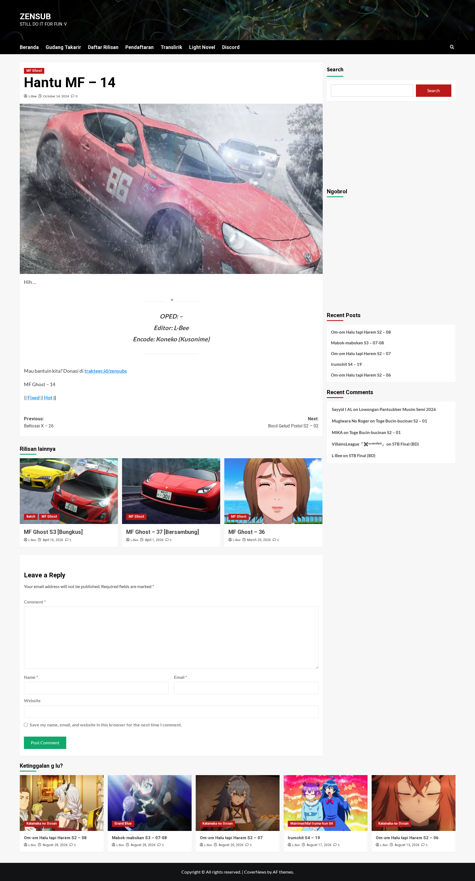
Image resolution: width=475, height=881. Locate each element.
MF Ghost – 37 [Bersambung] (162, 532)
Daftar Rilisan (103, 47)
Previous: (39, 422)
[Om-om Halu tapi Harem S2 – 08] (62, 803)
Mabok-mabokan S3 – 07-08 (357, 342)
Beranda (29, 47)
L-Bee (33, 96)
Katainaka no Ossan (41, 823)
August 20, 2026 (231, 845)
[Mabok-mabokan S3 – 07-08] (150, 803)
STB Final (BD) (405, 443)
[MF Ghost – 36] (273, 491)
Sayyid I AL (342, 409)
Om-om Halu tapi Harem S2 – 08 (361, 331)
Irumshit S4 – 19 (346, 363)
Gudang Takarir (63, 47)
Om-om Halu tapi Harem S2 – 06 (361, 374)
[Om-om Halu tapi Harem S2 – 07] (238, 803)
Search (335, 69)
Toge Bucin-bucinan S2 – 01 (401, 420)
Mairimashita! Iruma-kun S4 (311, 823)
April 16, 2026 (53, 540)
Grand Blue (123, 823)
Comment (35, 601)
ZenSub (35, 16)
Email (180, 677)
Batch (30, 516)
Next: (293, 422)
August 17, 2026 (319, 845)
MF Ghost (34, 71)
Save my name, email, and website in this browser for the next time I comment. (106, 724)
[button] (452, 47)
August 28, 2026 (55, 845)
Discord (231, 47)
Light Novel (202, 47)
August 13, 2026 (406, 845)
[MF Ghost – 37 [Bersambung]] (171, 491)
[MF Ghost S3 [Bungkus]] (69, 491)
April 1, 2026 (154, 540)
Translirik (171, 47)
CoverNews (255, 871)
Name (31, 677)
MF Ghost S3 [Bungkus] (53, 532)
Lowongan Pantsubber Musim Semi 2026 (397, 409)
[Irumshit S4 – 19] (326, 803)
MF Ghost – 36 (246, 532)
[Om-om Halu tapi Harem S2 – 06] (413, 803)
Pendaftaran (139, 47)
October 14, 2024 (56, 96)
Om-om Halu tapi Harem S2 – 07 (361, 353)
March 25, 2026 (259, 540)
